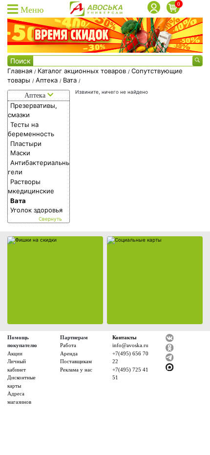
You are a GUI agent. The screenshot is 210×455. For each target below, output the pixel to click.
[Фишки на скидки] (55, 280)
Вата (71, 80)
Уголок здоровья (36, 210)
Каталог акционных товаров (83, 71)
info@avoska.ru (130, 345)
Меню (30, 10)
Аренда (69, 353)
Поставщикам (76, 361)
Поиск (20, 61)
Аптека (48, 80)
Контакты (124, 337)
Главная (20, 71)
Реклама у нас (76, 369)
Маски (20, 153)
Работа (68, 345)
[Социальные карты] (155, 280)
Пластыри (26, 143)
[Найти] (197, 61)
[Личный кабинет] (155, 8)
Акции (14, 353)
